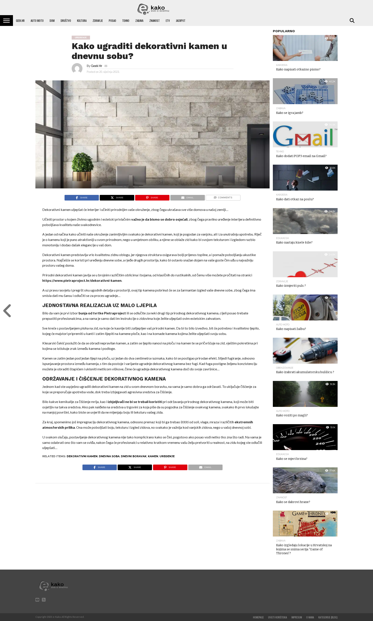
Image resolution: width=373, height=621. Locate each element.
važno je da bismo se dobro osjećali (159, 219)
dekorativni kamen (82, 456)
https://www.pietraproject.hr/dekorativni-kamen (82, 280)
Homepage (258, 617)
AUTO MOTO (37, 20)
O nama (310, 617)
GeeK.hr (20, 20)
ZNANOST (154, 20)
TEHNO (125, 20)
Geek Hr (96, 66)
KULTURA (82, 20)
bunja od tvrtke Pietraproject (102, 313)
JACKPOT (180, 20)
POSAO (112, 20)
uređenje (167, 456)
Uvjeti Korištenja (277, 617)
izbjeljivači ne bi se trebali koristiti (135, 402)
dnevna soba (109, 456)
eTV (168, 20)
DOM (52, 20)
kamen (153, 456)
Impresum (296, 617)
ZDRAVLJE (98, 20)
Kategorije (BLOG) (328, 617)
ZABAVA (139, 20)
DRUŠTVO (66, 20)
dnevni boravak (134, 456)
